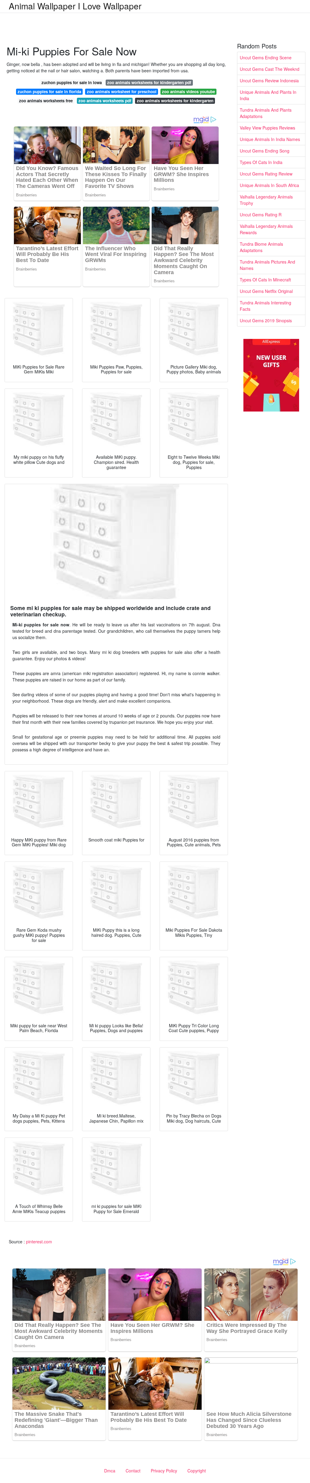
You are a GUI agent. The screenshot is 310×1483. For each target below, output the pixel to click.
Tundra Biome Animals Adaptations (261, 247)
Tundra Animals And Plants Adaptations (266, 113)
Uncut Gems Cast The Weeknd (269, 69)
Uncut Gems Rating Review (266, 174)
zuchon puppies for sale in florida (49, 91)
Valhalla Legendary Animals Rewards (266, 229)
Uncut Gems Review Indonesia (269, 80)
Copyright (196, 1471)
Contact (133, 1471)
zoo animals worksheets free (46, 100)
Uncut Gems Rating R (261, 215)
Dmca (109, 1471)
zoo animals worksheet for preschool (122, 91)
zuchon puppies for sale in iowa (71, 82)
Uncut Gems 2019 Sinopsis (266, 320)
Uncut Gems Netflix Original (266, 291)
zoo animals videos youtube (188, 91)
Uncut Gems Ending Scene (266, 57)
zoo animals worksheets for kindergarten (175, 100)
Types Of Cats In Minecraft (265, 280)
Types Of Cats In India (261, 162)
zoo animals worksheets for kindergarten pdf (149, 82)
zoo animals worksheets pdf (104, 100)
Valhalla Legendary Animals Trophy (266, 200)
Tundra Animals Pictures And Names (267, 265)
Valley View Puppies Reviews (267, 128)
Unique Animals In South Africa (269, 185)
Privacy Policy (164, 1471)
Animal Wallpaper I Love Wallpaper (75, 5)
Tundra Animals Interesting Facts (265, 306)
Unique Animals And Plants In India (268, 95)
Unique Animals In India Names (270, 139)
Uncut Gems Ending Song (264, 151)
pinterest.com (39, 1242)
